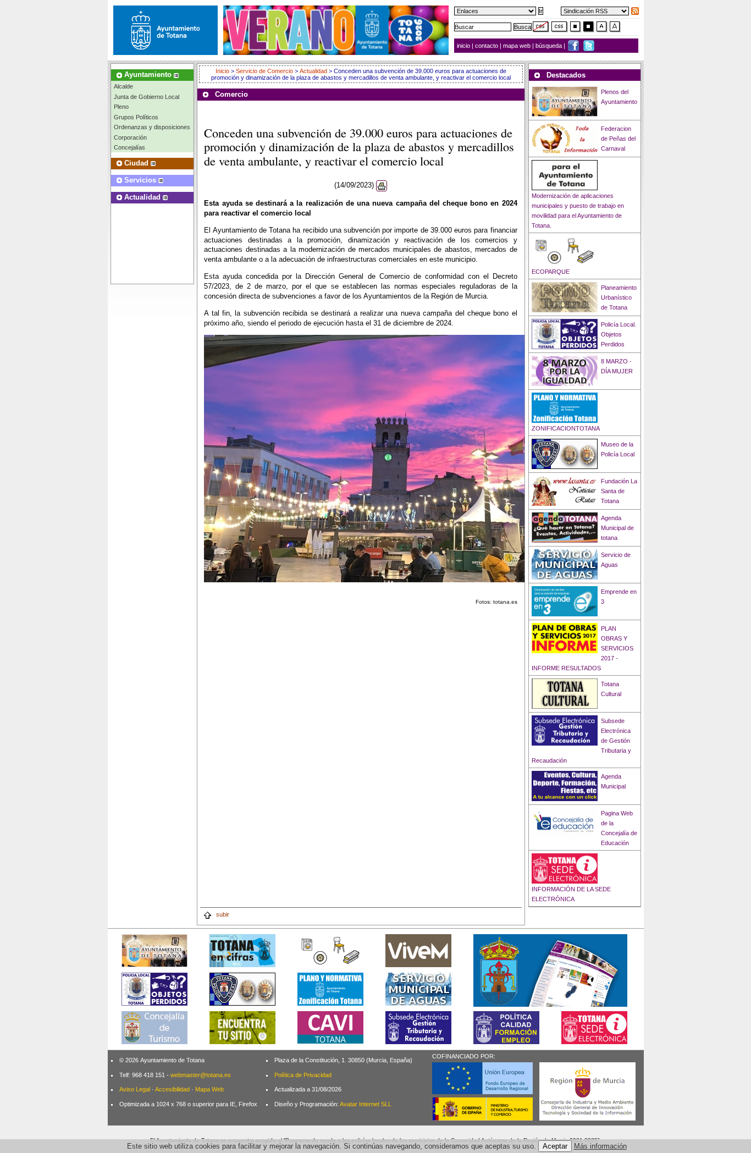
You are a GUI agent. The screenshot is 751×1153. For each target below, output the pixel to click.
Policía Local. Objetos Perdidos (618, 334)
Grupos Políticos (136, 117)
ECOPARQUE (551, 271)
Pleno (121, 106)
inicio (464, 45)
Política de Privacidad (303, 1075)
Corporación (130, 137)
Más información (600, 1146)
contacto (486, 45)
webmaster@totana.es (200, 1075)
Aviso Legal (134, 1089)
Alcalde (123, 86)
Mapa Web (209, 1089)
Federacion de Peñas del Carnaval (618, 138)
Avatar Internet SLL (365, 1104)
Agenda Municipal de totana (617, 528)
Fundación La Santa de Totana (619, 491)
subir (221, 914)
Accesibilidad (172, 1089)
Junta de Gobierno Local (146, 96)
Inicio (223, 71)
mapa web (517, 45)
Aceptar (555, 1146)
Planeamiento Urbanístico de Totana (619, 297)
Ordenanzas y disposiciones (152, 127)
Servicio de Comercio (264, 71)
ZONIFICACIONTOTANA (566, 428)
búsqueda (549, 45)
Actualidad (313, 71)
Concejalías (129, 147)
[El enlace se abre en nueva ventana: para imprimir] (381, 185)
